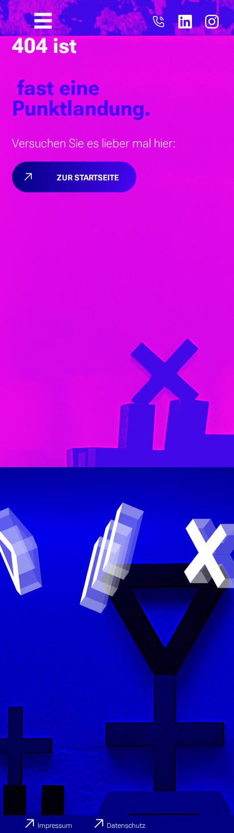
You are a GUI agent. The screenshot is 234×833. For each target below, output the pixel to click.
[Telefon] (158, 22)
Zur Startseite (88, 177)
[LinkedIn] (185, 22)
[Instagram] (212, 22)
